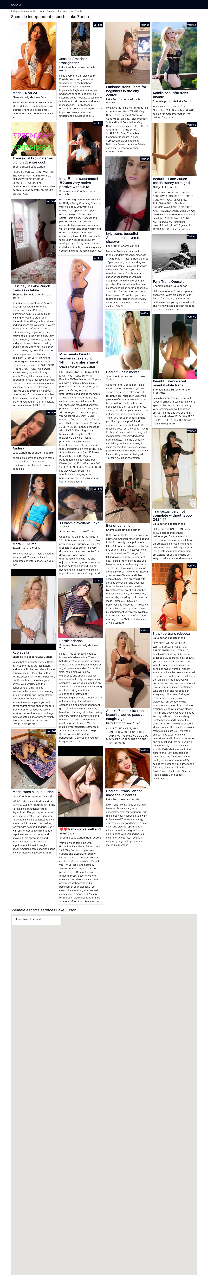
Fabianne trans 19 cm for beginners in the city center (126, 91)
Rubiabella (21, 652)
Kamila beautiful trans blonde (170, 95)
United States (46, 11)
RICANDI (16, 4)
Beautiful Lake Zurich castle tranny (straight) (171, 181)
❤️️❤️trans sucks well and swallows (80, 831)
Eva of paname (118, 525)
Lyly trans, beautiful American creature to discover (123, 238)
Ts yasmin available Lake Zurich (79, 525)
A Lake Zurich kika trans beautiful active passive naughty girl (125, 715)
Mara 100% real (25, 544)
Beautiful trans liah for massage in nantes (124, 793)
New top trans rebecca (171, 633)
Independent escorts (23, 11)
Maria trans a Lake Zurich (33, 792)
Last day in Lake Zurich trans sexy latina (31, 288)
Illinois (61, 11)
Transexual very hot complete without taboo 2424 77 (172, 515)
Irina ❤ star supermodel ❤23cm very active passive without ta (78, 183)
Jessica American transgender (73, 61)
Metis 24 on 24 (25, 93)
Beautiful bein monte (122, 372)
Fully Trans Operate (168, 282)
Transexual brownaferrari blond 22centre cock (33, 160)
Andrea (18, 448)
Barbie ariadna (71, 641)
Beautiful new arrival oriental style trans (169, 383)
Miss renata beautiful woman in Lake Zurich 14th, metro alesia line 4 (78, 358)
